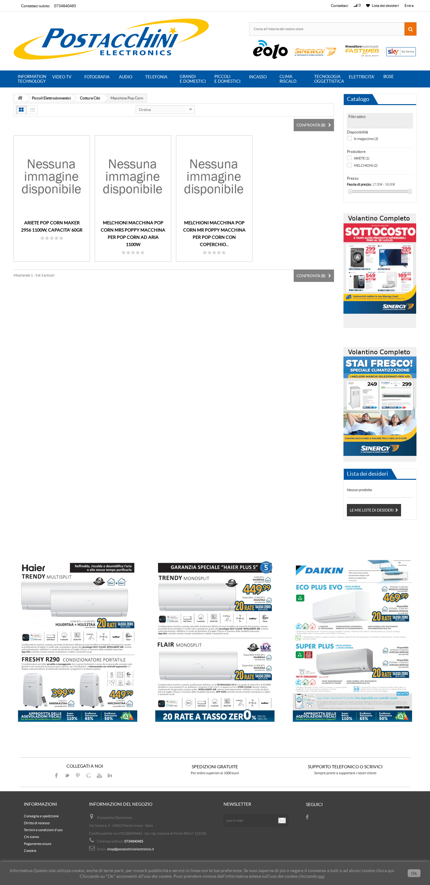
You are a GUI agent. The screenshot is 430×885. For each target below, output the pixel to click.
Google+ (88, 775)
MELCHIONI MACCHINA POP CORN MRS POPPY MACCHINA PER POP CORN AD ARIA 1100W (133, 233)
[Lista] (32, 109)
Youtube (99, 775)
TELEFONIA (156, 77)
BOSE (388, 76)
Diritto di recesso (37, 823)
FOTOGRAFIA (97, 77)
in (110, 775)
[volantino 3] (379, 402)
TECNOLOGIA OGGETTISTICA (329, 79)
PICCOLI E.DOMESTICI (227, 79)
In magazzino (366, 139)
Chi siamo (31, 837)
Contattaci (339, 5)
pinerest (77, 775)
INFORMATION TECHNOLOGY (32, 79)
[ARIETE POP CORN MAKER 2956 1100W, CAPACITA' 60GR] (51, 176)
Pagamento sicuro (37, 844)
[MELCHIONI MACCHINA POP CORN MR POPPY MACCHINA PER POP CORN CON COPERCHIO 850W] (214, 176)
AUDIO (125, 77)
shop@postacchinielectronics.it (130, 849)
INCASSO (258, 77)
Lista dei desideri (367, 473)
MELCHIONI (365, 165)
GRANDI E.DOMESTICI (193, 79)
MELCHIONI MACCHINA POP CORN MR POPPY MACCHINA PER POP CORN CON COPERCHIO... (214, 233)
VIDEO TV (61, 77)
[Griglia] (21, 109)
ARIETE (361, 158)
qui (321, 876)
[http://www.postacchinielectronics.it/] (112, 40)
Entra (409, 5)
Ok (414, 873)
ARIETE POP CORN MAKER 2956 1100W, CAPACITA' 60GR (51, 226)
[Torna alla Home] (20, 98)
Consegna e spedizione (41, 816)
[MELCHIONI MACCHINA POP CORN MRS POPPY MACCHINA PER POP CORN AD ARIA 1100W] (133, 176)
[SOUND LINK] (78, 641)
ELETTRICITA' (362, 77)
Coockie (30, 851)
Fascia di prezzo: (359, 184)
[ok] (282, 820)
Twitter (67, 775)
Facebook (56, 775)
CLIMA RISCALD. (288, 79)
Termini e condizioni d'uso (43, 830)
